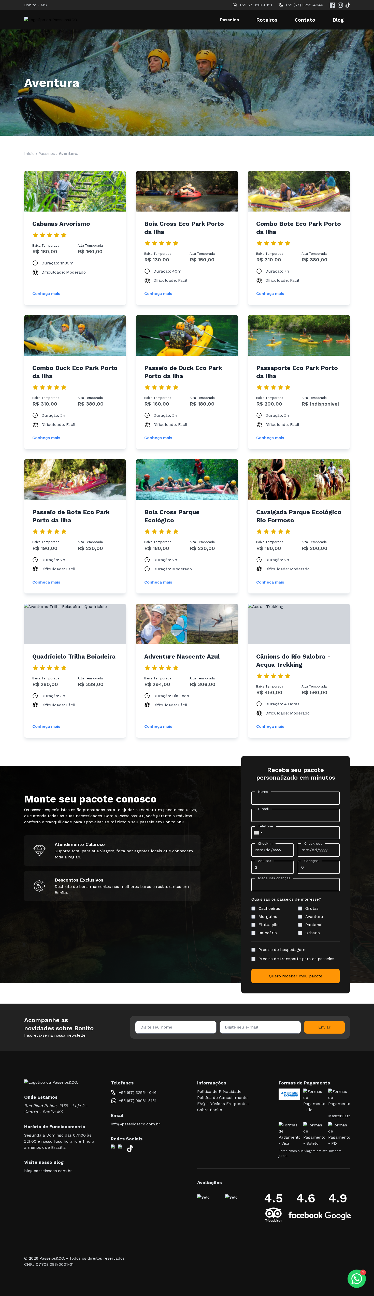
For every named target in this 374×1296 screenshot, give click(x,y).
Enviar (324, 1027)
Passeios (46, 153)
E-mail (263, 809)
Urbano (312, 932)
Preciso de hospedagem (281, 949)
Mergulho (267, 916)
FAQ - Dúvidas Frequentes (223, 1103)
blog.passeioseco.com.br (48, 1170)
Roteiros (266, 20)
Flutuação (268, 924)
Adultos (264, 861)
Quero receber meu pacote (295, 976)
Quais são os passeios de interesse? (286, 899)
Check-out (313, 843)
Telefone (265, 826)
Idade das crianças (274, 878)
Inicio (29, 153)
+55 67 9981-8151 (255, 5)
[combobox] (258, 833)
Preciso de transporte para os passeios (296, 958)
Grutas (312, 908)
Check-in (265, 843)
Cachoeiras (269, 908)
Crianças (311, 861)
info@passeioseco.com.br (135, 1124)
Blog (338, 20)
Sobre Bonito (209, 1109)
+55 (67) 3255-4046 (304, 5)
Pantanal (314, 924)
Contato (305, 20)
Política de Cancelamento (222, 1097)
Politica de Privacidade (219, 1091)
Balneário (267, 932)
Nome (263, 791)
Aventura (314, 916)
